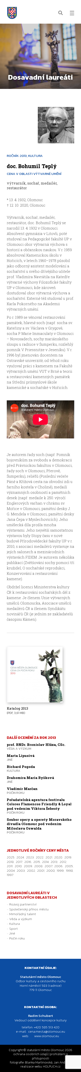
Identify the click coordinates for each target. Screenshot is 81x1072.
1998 (69, 870)
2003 (21, 870)
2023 (30, 857)
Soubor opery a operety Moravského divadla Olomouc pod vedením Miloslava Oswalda (39, 824)
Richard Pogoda (21, 766)
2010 (18, 866)
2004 (11, 870)
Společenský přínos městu (29, 909)
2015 (36, 861)
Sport (13, 928)
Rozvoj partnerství (22, 904)
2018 (10, 861)
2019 (67, 857)
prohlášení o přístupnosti (50, 1056)
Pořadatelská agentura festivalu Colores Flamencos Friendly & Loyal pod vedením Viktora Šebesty (39, 804)
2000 (50, 870)
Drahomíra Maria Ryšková (30, 777)
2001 (40, 870)
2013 (54, 861)
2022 (39, 857)
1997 (10, 874)
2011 (10, 866)
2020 (58, 857)
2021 (48, 857)
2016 (27, 861)
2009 (28, 866)
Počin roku (17, 938)
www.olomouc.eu (46, 1035)
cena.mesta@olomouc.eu (46, 1031)
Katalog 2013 (17, 708)
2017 (19, 861)
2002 (31, 870)
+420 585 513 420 (46, 1027)
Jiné (12, 933)
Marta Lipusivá (20, 755)
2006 (58, 866)
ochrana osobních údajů (30, 1054)
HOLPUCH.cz (52, 1066)
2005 (69, 866)
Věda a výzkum (20, 918)
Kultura (14, 923)
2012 (63, 861)
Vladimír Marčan (22, 788)
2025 (10, 857)
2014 (45, 861)
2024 (20, 857)
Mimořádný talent (22, 913)
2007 (48, 866)
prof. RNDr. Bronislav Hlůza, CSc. (36, 744)
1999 (60, 870)
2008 (38, 866)
